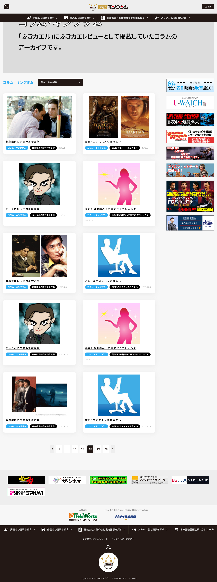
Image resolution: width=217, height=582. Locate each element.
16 (74, 449)
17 (82, 449)
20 (105, 449)
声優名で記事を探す (43, 17)
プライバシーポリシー (124, 538)
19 (98, 449)
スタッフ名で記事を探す (174, 17)
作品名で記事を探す (80, 17)
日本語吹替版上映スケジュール (197, 529)
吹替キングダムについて (96, 538)
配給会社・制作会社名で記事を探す (126, 17)
